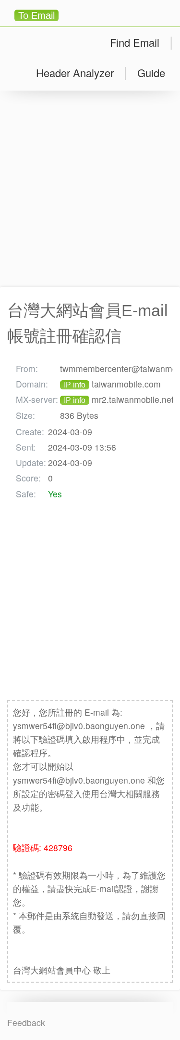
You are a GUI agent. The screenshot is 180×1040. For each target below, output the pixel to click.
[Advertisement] (90, 188)
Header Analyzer (75, 72)
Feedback (26, 1022)
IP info (74, 385)
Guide (151, 72)
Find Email (134, 42)
